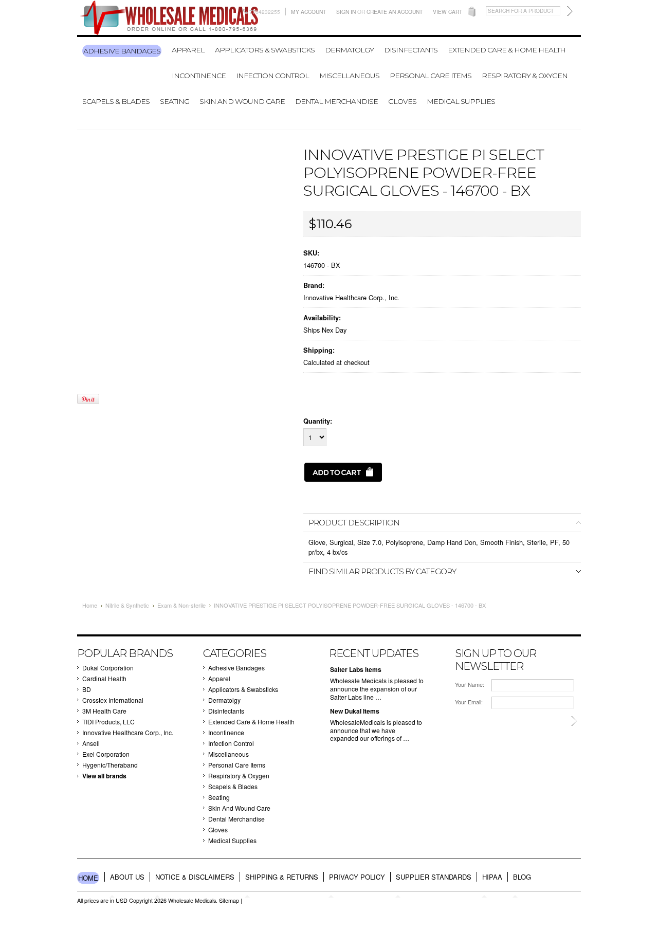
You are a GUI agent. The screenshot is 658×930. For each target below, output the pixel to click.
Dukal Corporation (108, 667)
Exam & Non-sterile (181, 605)
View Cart (447, 11)
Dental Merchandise (336, 101)
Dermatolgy (349, 49)
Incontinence (199, 75)
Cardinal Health (104, 678)
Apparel (188, 49)
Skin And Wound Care (242, 101)
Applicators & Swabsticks (265, 49)
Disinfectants (410, 49)
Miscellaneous (349, 75)
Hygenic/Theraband (110, 764)
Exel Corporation (106, 754)
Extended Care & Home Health (506, 49)
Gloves (402, 101)
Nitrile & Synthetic (127, 605)
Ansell (91, 743)
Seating (174, 101)
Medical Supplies (461, 101)
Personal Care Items (430, 75)
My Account (308, 11)
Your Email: (469, 702)
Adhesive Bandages (121, 51)
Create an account (395, 11)
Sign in (346, 11)
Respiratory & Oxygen (525, 75)
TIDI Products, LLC (108, 721)
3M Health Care (104, 710)
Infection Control (272, 75)
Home (89, 605)
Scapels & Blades (116, 101)
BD (86, 689)
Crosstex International (112, 700)
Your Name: (469, 684)
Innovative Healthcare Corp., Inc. (351, 297)
